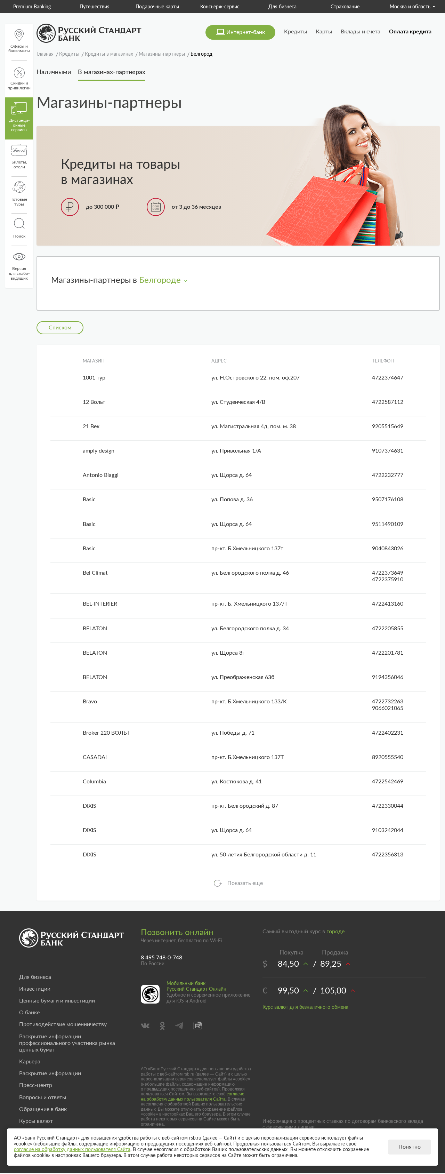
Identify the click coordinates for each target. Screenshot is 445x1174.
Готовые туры (19, 201)
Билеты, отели (19, 164)
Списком (60, 327)
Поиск (19, 236)
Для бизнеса (232, 7)
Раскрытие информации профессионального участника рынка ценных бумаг (67, 1043)
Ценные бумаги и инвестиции (57, 1001)
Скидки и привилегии (19, 85)
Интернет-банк (245, 32)
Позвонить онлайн (177, 932)
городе (335, 931)
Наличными (54, 72)
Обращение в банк (43, 1109)
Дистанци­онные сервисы (19, 125)
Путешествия (44, 7)
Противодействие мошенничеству (63, 1024)
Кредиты (295, 31)
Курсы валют (36, 1121)
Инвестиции (34, 989)
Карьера (29, 1061)
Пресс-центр (35, 1085)
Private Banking (357, 7)
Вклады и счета (360, 31)
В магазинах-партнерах (111, 72)
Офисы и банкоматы (19, 48)
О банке (29, 1012)
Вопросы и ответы (42, 1097)
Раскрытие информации (50, 1073)
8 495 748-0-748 (161, 957)
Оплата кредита (410, 31)
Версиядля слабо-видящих (19, 273)
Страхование (294, 7)
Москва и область (410, 7)
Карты (324, 31)
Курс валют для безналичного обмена (305, 1007)
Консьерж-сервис (169, 7)
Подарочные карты (107, 7)
